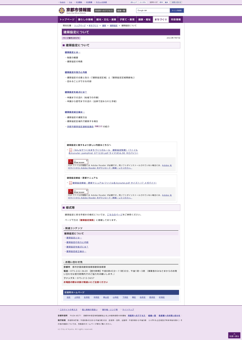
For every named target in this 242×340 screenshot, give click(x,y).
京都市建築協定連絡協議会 (80, 127)
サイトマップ (128, 310)
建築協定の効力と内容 (76, 72)
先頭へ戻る (234, 336)
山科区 (116, 297)
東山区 (106, 297)
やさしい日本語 (101, 2)
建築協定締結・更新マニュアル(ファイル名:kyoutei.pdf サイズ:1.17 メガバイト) (115, 183)
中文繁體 (89, 2)
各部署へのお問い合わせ (169, 315)
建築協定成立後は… (75, 112)
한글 (70, 2)
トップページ (80, 26)
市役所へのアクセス (104, 10)
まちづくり (93, 26)
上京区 (77, 297)
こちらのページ (115, 215)
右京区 (143, 297)
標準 (161, 2)
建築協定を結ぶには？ (76, 92)
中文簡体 (79, 2)
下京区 (125, 297)
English (62, 2)
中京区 (96, 297)
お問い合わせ (176, 2)
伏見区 (162, 297)
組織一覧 (121, 10)
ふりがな (143, 2)
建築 (104, 26)
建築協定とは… (72, 52)
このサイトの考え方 (68, 310)
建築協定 (113, 26)
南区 (134, 297)
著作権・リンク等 (110, 310)
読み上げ (134, 2)
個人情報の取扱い (90, 310)
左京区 (87, 297)
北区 (69, 297)
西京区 (152, 297)
